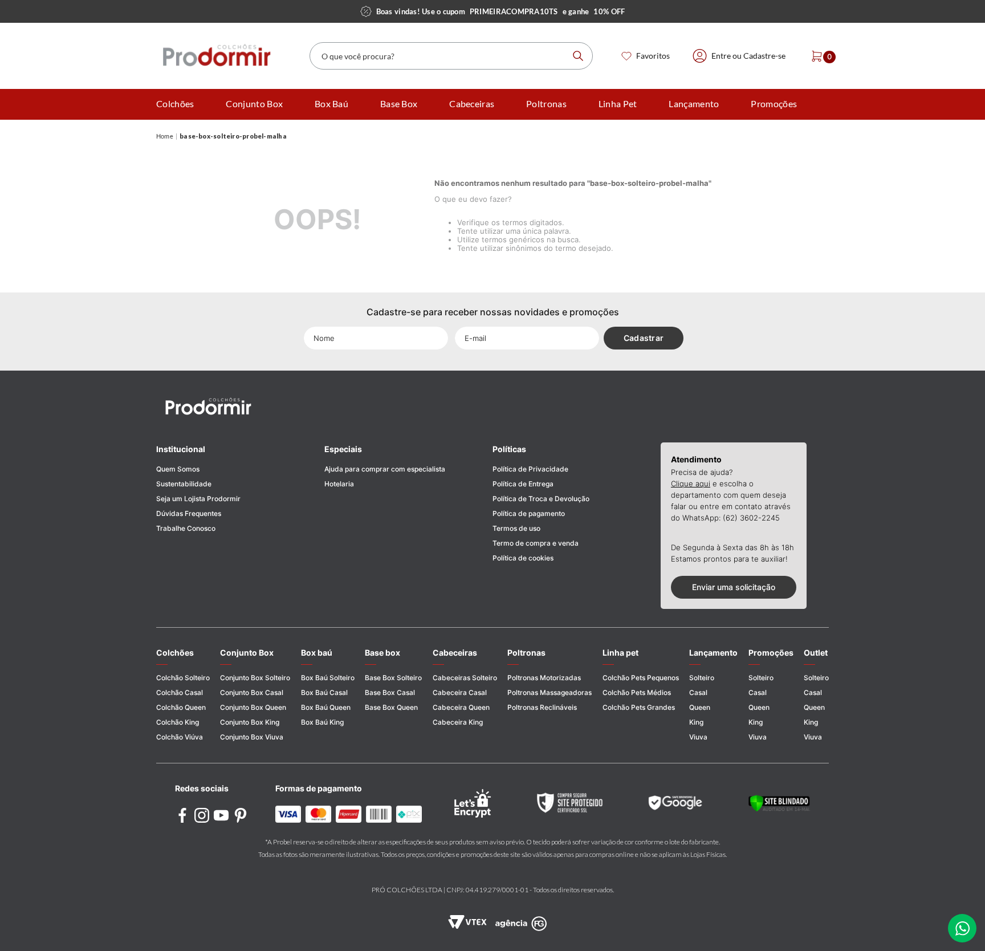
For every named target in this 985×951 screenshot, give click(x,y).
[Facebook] (182, 816)
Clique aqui (690, 483)
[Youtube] (221, 816)
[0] (814, 55)
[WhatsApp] (962, 928)
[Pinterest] (240, 816)
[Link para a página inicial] (164, 136)
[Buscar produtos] (578, 56)
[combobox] (451, 56)
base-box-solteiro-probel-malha (233, 136)
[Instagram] (201, 816)
